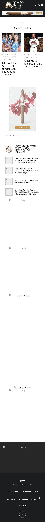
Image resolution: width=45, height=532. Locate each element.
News (35, 54)
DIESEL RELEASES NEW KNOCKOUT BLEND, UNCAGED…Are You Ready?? (27, 171)
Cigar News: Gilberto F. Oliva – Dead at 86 (33, 63)
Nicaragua (13, 56)
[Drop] (22, 200)
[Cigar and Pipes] (22, 296)
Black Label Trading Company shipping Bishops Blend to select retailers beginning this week (27, 192)
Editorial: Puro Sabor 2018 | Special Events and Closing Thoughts (10, 69)
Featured (14, 54)
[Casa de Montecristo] (22, 388)
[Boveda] (22, 448)
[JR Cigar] (22, 248)
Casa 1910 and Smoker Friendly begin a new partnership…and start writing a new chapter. (26, 160)
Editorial (7, 54)
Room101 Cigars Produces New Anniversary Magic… (27, 181)
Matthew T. (5, 56)
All (3, 54)
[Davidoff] (22, 12)
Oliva (39, 54)
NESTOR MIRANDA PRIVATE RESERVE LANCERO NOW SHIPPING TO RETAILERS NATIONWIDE (25, 149)
